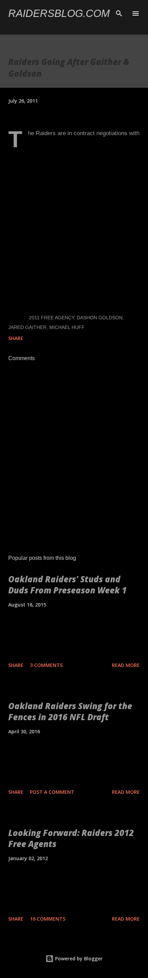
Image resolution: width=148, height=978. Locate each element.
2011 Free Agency (51, 317)
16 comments (47, 918)
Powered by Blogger (78, 958)
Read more (126, 665)
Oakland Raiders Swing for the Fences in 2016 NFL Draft (70, 711)
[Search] (119, 12)
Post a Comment (52, 792)
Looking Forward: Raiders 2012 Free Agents (71, 838)
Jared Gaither (27, 327)
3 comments (46, 665)
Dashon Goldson (100, 317)
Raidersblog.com (59, 13)
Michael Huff (67, 327)
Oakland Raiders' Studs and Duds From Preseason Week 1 (67, 584)
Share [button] (15, 338)
